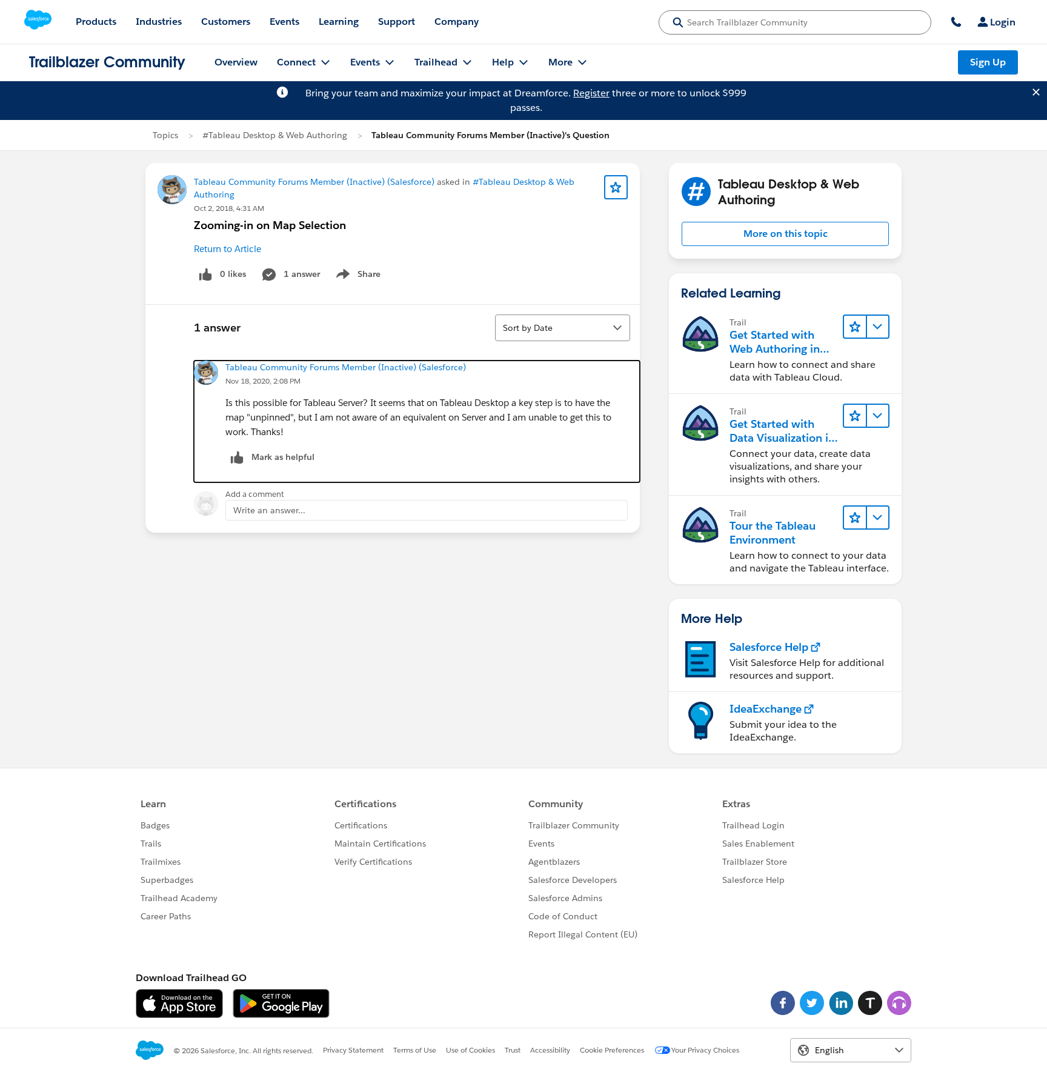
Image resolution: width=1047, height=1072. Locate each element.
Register (591, 93)
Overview (236, 62)
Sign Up (988, 62)
